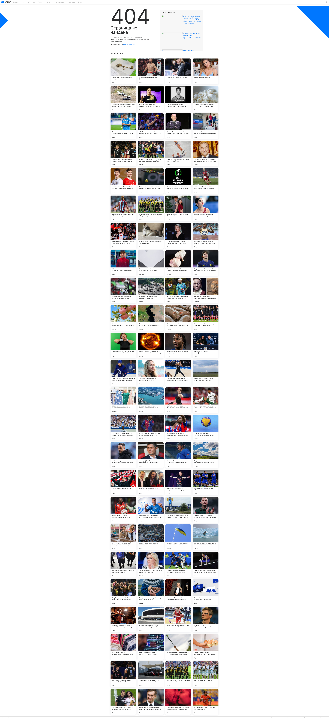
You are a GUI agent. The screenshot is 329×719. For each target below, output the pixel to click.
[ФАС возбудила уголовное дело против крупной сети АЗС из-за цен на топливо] (178, 510)
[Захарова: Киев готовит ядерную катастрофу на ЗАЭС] (151, 565)
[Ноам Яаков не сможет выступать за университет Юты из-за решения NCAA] (178, 619)
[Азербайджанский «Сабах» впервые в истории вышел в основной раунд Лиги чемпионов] (123, 592)
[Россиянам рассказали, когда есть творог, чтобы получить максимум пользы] (205, 99)
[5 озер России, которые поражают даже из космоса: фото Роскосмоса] (151, 318)
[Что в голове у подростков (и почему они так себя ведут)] (123, 537)
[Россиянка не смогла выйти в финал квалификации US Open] (151, 181)
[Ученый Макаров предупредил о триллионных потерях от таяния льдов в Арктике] (205, 537)
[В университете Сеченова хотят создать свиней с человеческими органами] (178, 318)
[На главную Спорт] (7, 2)
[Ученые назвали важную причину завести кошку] (151, 236)
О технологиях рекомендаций (278, 717)
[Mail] (2, 2)
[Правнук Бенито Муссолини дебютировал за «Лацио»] (151, 537)
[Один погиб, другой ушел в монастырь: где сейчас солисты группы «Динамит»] (151, 482)
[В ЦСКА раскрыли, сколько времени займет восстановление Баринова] (205, 510)
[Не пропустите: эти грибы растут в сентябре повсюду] (151, 592)
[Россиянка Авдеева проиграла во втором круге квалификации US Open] (178, 647)
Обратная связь (323, 717)
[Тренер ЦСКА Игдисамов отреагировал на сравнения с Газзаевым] (151, 455)
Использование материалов (311, 717)
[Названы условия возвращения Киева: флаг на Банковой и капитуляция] (178, 537)
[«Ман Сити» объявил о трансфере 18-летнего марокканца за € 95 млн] (205, 345)
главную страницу (129, 44)
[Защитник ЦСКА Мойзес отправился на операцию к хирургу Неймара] (123, 510)
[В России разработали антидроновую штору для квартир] (151, 263)
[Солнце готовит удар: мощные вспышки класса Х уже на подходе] (151, 345)
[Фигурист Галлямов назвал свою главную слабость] (178, 153)
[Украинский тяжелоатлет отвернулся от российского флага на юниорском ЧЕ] (205, 126)
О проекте (4, 717)
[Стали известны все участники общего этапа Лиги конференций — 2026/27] (178, 181)
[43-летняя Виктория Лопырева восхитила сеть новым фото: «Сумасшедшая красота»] (178, 592)
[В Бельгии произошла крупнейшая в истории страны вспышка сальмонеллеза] (205, 647)
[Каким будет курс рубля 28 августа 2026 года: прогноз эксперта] (151, 647)
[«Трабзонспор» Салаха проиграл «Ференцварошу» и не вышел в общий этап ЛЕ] (123, 208)
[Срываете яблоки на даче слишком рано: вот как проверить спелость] (123, 318)
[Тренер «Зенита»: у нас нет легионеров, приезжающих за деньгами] (205, 674)
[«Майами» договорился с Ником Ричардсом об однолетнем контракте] (123, 236)
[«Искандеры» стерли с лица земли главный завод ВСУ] (205, 373)
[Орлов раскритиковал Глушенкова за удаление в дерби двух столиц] (123, 126)
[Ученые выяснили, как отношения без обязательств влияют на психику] (178, 702)
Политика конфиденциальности (295, 717)
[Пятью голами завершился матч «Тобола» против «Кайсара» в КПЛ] (123, 153)
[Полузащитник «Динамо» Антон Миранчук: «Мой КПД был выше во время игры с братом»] (123, 181)
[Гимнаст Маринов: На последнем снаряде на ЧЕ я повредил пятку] (205, 565)
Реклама (10, 717)
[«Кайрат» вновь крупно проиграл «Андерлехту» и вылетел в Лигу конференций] (151, 208)
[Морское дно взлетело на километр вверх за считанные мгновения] (205, 455)
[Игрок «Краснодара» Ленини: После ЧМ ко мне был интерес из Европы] (205, 400)
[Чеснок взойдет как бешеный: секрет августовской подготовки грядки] (178, 263)
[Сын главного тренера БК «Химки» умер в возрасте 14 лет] (178, 99)
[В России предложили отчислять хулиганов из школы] (123, 565)
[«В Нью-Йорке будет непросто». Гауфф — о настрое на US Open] (123, 427)
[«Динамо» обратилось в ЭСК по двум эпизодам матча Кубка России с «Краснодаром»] (151, 153)
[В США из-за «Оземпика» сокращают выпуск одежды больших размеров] (123, 400)
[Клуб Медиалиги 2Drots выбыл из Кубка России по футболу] (123, 290)
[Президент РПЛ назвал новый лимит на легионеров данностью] (151, 702)
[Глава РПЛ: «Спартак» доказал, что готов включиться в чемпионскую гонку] (123, 482)
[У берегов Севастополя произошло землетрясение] (151, 400)
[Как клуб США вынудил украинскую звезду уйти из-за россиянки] (151, 99)
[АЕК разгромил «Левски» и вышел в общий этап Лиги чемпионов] (178, 674)
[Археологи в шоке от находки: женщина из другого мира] (123, 71)
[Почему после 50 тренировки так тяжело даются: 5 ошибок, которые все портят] (123, 345)
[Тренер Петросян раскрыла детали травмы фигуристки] (205, 208)
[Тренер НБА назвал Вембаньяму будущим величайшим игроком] (178, 373)
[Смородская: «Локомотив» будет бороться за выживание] (205, 318)
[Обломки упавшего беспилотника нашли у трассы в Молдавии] (123, 99)
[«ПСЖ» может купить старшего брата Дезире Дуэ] (205, 702)
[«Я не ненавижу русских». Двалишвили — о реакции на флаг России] (151, 71)
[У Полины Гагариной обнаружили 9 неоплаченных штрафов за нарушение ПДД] (178, 236)
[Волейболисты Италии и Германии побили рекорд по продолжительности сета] (205, 427)
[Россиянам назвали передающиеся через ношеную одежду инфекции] (123, 647)
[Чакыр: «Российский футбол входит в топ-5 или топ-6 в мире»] (178, 126)
